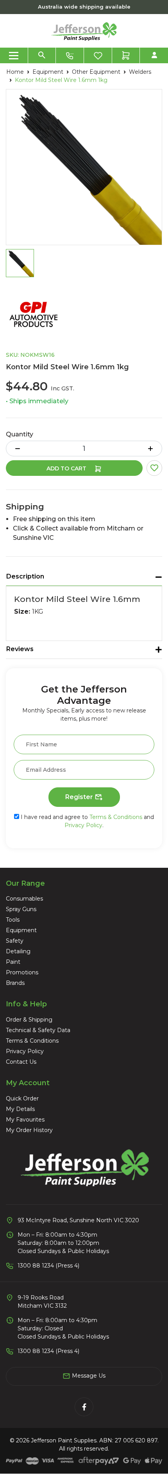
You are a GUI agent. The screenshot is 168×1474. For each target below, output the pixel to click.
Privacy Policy (83, 825)
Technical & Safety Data (38, 1030)
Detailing (18, 951)
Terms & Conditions (115, 817)
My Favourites (25, 1119)
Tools (13, 919)
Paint (13, 961)
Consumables (24, 898)
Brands (15, 982)
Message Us (87, 1375)
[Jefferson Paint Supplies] (84, 30)
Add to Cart (67, 468)
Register (80, 797)
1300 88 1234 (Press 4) (48, 1265)
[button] (154, 468)
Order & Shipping (29, 1019)
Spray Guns (21, 909)
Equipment (21, 930)
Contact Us (21, 1061)
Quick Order (22, 1098)
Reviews (20, 649)
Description (25, 576)
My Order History (29, 1130)
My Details (20, 1109)
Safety (14, 940)
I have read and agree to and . (86, 821)
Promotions (22, 972)
